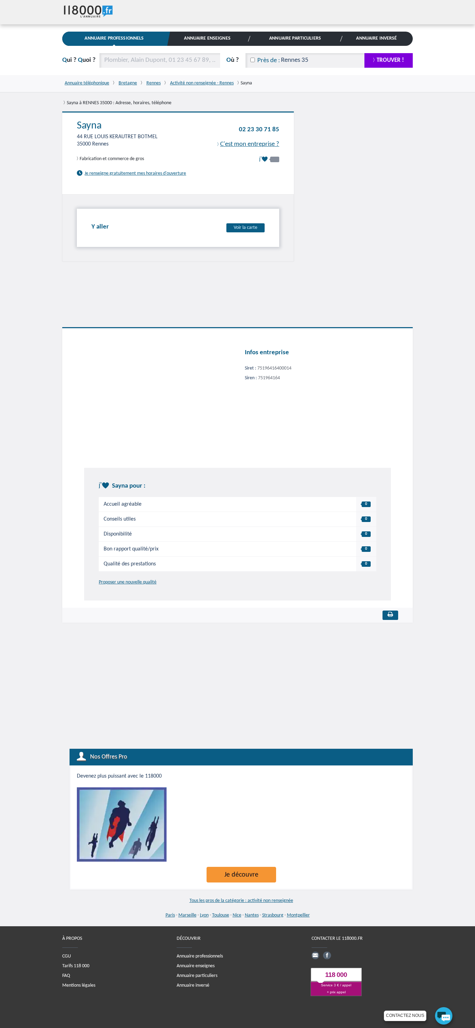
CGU (66, 956)
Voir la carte (245, 227)
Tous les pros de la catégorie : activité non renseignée (241, 900)
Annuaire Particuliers (295, 38)
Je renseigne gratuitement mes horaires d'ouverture (135, 173)
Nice (237, 915)
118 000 (336, 974)
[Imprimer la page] (390, 615)
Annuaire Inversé (376, 38)
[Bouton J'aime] (269, 159)
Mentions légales (78, 985)
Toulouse (220, 915)
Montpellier (298, 915)
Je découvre (241, 874)
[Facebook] (327, 955)
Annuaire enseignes (196, 966)
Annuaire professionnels (200, 956)
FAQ (66, 975)
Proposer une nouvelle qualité (127, 582)
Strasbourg (272, 915)
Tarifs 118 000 (75, 966)
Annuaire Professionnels (114, 38)
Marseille (187, 915)
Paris (170, 915)
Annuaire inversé (193, 985)
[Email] (315, 955)
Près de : (268, 60)
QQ (79, 60)
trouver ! (390, 60)
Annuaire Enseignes (207, 38)
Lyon (204, 915)
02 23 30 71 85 (259, 129)
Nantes (252, 915)
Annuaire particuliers (197, 975)
